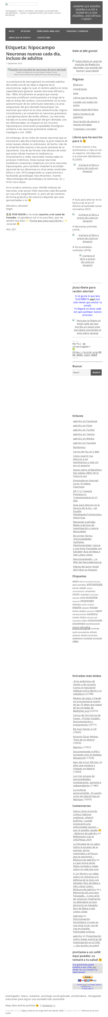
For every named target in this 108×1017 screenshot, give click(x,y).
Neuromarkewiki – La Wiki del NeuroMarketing (87, 560)
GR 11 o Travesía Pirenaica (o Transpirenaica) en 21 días (85, 496)
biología (75, 588)
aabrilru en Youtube (84, 443)
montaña (75, 617)
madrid (98, 610)
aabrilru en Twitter (84, 434)
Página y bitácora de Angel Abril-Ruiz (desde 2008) (42, 1010)
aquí (94, 967)
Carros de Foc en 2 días (86, 451)
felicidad (94, 607)
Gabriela (78, 915)
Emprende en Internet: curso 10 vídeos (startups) (86, 483)
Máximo (77, 747)
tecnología (97, 638)
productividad (95, 620)
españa (76, 607)
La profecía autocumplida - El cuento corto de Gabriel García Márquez (87, 794)
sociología (87, 638)
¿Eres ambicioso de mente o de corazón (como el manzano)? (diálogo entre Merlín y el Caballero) (87, 687)
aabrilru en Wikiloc (83, 438)
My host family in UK (85, 729)
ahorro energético (79, 585)
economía (92, 597)
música (83, 617)
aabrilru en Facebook (85, 421)
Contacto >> (48, 1005)
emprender (87, 601)
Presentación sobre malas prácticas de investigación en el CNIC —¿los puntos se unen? (87, 940)
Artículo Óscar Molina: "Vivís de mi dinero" (85, 738)
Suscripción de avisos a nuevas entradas (86, 123)
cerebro (89, 588)
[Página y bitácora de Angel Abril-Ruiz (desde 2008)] (21, 3)
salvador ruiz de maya (89, 635)
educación (76, 601)
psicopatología (83, 632)
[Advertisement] (90, 394)
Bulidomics (79, 447)
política (84, 620)
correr (76, 594)
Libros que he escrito (20, 37)
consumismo (90, 591)
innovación (90, 611)
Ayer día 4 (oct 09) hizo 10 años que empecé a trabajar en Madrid (87, 765)
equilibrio (90, 604)
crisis (82, 597)
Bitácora (25, 31)
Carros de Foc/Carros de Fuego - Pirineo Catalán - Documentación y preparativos (87, 720)
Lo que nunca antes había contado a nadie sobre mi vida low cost (86, 866)
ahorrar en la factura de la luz (89, 581)
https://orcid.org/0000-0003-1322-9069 (86, 353)
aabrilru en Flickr (82, 425)
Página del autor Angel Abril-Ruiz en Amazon (86, 568)
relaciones (76, 635)
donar (85, 985)
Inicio (11, 31)
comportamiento (78, 591)
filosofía (75, 611)
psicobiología (78, 623)
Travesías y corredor (77, 31)
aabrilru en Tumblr (84, 429)
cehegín (82, 587)
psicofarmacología (93, 624)
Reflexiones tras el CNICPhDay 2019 (83, 838)
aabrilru (75, 581)
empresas (76, 604)
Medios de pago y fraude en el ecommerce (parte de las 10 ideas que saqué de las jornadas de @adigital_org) (87, 704)
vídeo (75, 641)
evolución (85, 608)
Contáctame (43, 37)
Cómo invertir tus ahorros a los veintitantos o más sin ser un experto (85, 460)
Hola (75, 93)
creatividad (84, 594)
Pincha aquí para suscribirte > (46, 220)
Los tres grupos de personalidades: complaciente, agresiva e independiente (87, 780)
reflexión (93, 632)
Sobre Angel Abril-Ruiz (48, 31)
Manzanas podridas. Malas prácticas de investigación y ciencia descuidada (85, 526)
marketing (92, 613)
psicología (81, 627)
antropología (94, 584)
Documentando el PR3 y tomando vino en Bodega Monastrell (87, 754)
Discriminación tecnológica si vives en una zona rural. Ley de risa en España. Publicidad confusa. (85, 925)
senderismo (77, 638)
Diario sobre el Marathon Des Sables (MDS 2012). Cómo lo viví (87, 473)
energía (84, 604)
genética (82, 611)
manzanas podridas (79, 614)
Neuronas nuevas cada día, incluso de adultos (33, 56)
